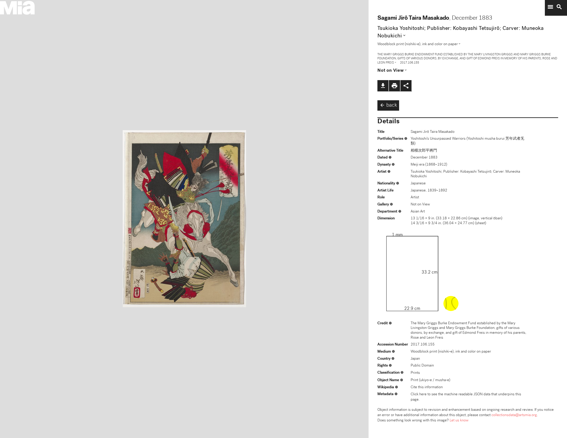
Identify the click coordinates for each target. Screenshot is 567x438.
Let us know (459, 421)
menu (550, 7)
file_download (383, 85)
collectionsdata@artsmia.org (514, 415)
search (559, 7)
